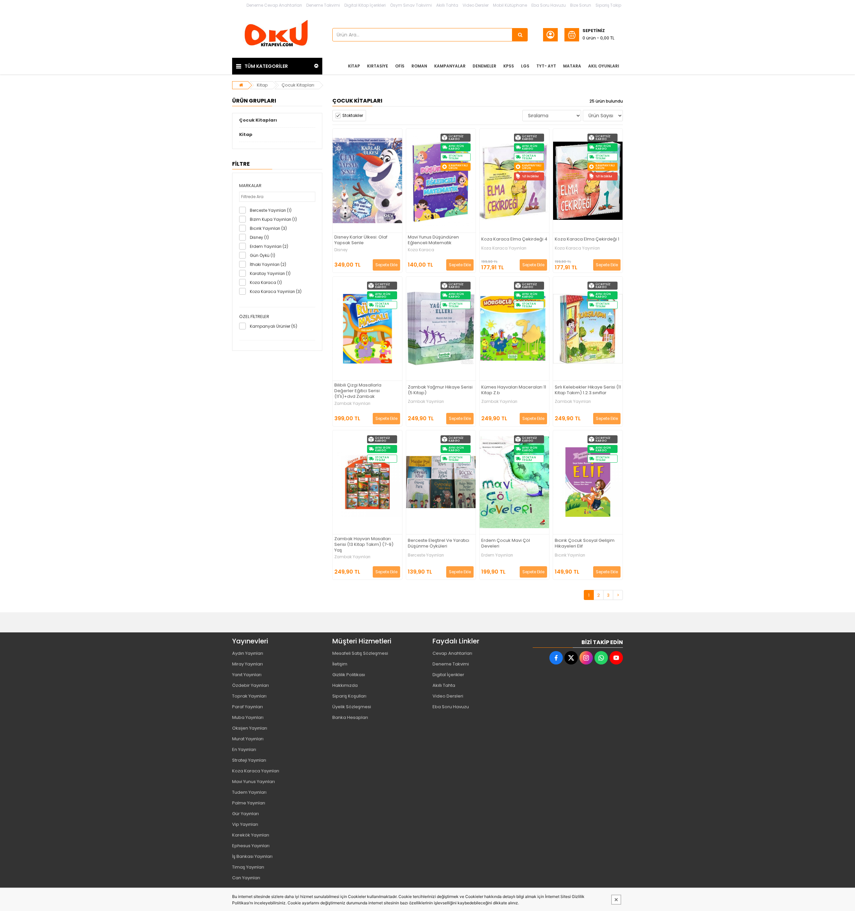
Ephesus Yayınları (251, 846)
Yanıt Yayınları (247, 674)
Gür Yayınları (245, 813)
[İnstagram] (586, 657)
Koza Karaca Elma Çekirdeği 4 (514, 239)
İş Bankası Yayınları (252, 856)
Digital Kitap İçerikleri (365, 5)
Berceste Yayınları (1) (271, 210)
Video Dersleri (448, 696)
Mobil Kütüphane (510, 5)
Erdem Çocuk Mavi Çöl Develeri (505, 543)
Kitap (262, 85)
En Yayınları (244, 749)
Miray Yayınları (247, 664)
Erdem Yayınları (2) (269, 246)
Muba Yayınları (248, 717)
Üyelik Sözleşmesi (351, 707)
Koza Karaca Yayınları (503, 248)
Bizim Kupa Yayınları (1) (273, 219)
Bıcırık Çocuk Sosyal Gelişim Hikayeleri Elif (585, 543)
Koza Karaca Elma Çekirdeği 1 (587, 239)
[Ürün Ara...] (520, 34)
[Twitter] (571, 657)
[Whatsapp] (601, 657)
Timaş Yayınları (248, 867)
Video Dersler (476, 5)
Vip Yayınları (245, 824)
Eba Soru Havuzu (548, 5)
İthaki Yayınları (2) (268, 264)
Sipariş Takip (608, 5)
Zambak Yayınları (352, 403)
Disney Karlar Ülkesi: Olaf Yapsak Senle (360, 240)
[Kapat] (616, 900)
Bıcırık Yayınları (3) (268, 228)
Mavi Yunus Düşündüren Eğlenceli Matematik (433, 240)
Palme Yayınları (248, 803)
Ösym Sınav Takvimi (411, 5)
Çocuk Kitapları (298, 85)
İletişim (339, 664)
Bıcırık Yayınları (570, 555)
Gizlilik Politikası (348, 674)
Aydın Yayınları (247, 653)
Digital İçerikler (448, 674)
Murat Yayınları (248, 739)
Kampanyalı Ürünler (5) (273, 326)
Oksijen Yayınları (249, 728)
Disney (341, 250)
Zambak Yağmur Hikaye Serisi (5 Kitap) (440, 390)
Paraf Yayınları (247, 707)
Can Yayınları (246, 878)
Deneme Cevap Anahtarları (274, 5)
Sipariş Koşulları (349, 696)
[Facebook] (556, 657)
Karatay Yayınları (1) (270, 273)
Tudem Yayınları (249, 792)
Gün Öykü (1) (262, 255)
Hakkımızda (345, 685)
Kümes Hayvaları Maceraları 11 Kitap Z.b (513, 390)
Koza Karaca (421, 250)
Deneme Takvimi (323, 5)
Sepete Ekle (386, 265)
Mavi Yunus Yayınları (253, 781)
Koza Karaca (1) (266, 282)
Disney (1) (259, 237)
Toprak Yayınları (249, 696)
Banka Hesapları (350, 717)
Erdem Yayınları (497, 555)
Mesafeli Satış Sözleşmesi (360, 653)
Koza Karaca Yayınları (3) (276, 291)
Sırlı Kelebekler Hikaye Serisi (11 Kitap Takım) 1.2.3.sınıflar (588, 390)
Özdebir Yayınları (250, 685)
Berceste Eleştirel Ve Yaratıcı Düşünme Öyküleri (438, 543)
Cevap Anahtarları (452, 653)
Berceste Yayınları (426, 555)
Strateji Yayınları (249, 760)
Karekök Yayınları (250, 835)
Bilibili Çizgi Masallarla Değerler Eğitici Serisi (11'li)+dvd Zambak (357, 391)
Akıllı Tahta (447, 5)
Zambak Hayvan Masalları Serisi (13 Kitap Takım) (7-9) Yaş (363, 544)
